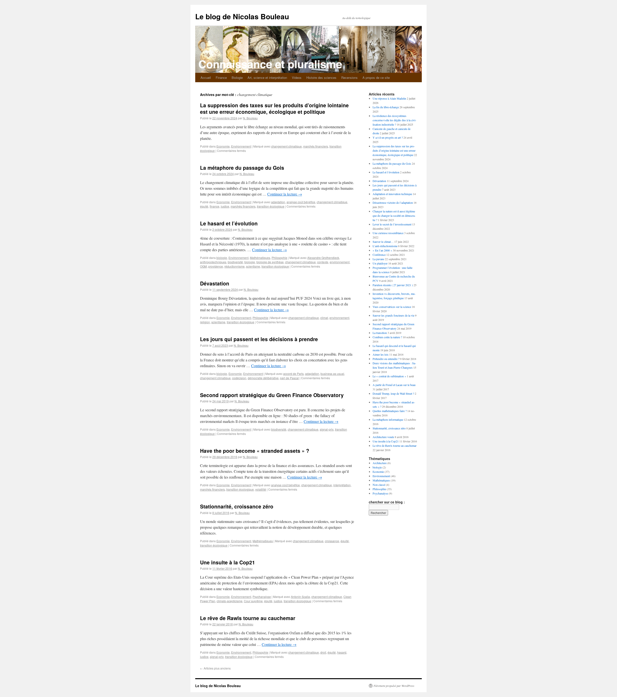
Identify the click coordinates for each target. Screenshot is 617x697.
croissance (332, 541)
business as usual (332, 374)
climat (324, 318)
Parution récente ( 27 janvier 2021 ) (393, 285)
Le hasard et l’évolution (229, 223)
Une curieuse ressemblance (388, 233)
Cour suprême (253, 601)
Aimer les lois (381, 354)
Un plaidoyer (380, 263)
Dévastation (214, 283)
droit (323, 652)
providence (215, 266)
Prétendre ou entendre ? (386, 359)
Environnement (241, 146)
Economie (223, 146)
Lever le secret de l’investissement (392, 224)
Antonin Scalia (300, 597)
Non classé (379, 485)
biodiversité (235, 262)
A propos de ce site (376, 77)
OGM (203, 266)
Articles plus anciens (215, 668)
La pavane (378, 259)
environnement (339, 262)
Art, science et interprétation (267, 77)
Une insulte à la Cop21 (227, 562)
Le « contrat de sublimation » (389, 376)
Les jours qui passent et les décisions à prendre (259, 339)
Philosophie (279, 258)
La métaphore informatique (388, 419)
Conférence (379, 255)
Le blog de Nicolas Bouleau (242, 16)
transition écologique (270, 206)
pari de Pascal (289, 378)
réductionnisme (234, 266)
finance (214, 206)
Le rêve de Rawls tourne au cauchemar (247, 618)
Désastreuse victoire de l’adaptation (393, 202)
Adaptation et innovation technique (392, 194)
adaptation (278, 202)
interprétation (342, 485)
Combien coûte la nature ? (387, 337)
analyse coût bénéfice (301, 202)
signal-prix (327, 429)
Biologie (237, 77)
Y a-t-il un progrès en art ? (388, 137)
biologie (221, 258)
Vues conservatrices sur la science (392, 307)
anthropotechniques (213, 262)
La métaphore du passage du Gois (242, 167)
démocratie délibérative (263, 378)
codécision (239, 378)
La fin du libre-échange (386, 107)
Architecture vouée (383, 437)
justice (225, 206)
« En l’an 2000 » (382, 250)
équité (204, 206)
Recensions (349, 77)
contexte (322, 262)
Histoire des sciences (321, 77)
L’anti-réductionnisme (385, 246)
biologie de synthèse (270, 262)
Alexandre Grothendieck (323, 258)
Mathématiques (260, 258)
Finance (221, 77)
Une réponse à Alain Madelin (389, 98)
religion (205, 322)
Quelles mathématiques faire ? (390, 411)
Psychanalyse (262, 597)
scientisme (253, 266)
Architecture (380, 463)
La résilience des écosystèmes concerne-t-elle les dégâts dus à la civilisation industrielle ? (394, 120)
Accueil (206, 77)
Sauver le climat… (383, 242)
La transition (380, 333)
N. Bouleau (250, 118)
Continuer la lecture (284, 193)
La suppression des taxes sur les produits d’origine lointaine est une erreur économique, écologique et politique (274, 108)
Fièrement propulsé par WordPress (394, 686)
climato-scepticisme (229, 601)
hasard (341, 652)
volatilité (260, 489)
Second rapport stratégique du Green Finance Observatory (272, 395)
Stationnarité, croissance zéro (236, 506)
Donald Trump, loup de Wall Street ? (393, 393)
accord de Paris (293, 374)
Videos (297, 77)
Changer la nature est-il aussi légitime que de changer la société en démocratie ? (394, 215)
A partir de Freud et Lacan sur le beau (394, 385)
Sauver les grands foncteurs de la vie (393, 315)
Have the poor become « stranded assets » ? (254, 450)
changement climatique (286, 146)
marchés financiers (315, 146)
